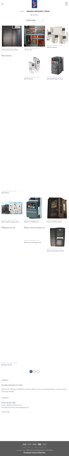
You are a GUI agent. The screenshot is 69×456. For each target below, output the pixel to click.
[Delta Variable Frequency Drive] (11, 208)
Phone (3, 403)
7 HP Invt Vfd (27, 50)
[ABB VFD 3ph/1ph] (57, 35)
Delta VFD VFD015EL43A (31, 222)
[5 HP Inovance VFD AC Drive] (11, 36)
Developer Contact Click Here (34, 453)
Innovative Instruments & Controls (12, 385)
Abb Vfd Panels (28, 79)
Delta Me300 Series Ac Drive (55, 79)
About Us (30, 447)
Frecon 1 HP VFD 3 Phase (54, 222)
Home (21, 11)
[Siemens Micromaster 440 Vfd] (57, 237)
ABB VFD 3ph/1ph (52, 47)
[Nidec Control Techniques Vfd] (34, 233)
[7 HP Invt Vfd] (34, 36)
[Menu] (2, 4)
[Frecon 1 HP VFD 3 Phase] (57, 208)
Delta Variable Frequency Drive (10, 222)
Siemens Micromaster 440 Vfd (55, 251)
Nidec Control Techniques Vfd (32, 242)
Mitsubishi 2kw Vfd (6, 365)
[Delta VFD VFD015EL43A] (34, 208)
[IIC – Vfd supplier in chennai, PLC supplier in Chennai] (34, 4)
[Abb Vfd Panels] (34, 65)
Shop (36, 447)
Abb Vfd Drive (5, 193)
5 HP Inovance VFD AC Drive (9, 50)
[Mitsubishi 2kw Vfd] (11, 294)
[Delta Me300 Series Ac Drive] (57, 65)
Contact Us (42, 447)
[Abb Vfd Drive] (11, 122)
